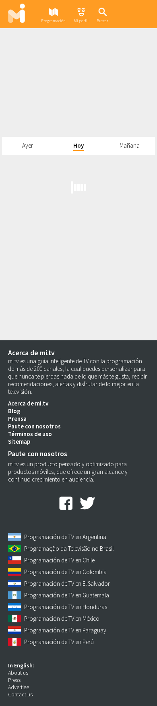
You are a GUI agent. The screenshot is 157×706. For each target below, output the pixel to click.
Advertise (18, 687)
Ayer (27, 145)
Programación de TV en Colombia (65, 572)
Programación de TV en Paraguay (65, 630)
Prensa (17, 418)
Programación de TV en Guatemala (66, 595)
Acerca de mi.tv (28, 403)
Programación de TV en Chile (59, 560)
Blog (14, 411)
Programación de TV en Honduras (65, 607)
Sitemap (19, 441)
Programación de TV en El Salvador (67, 583)
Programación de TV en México (61, 618)
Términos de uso (30, 434)
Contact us (20, 694)
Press (14, 679)
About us (18, 672)
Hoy (78, 145)
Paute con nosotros (34, 426)
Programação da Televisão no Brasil (69, 548)
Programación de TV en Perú (59, 642)
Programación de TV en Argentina (65, 537)
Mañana (130, 145)
